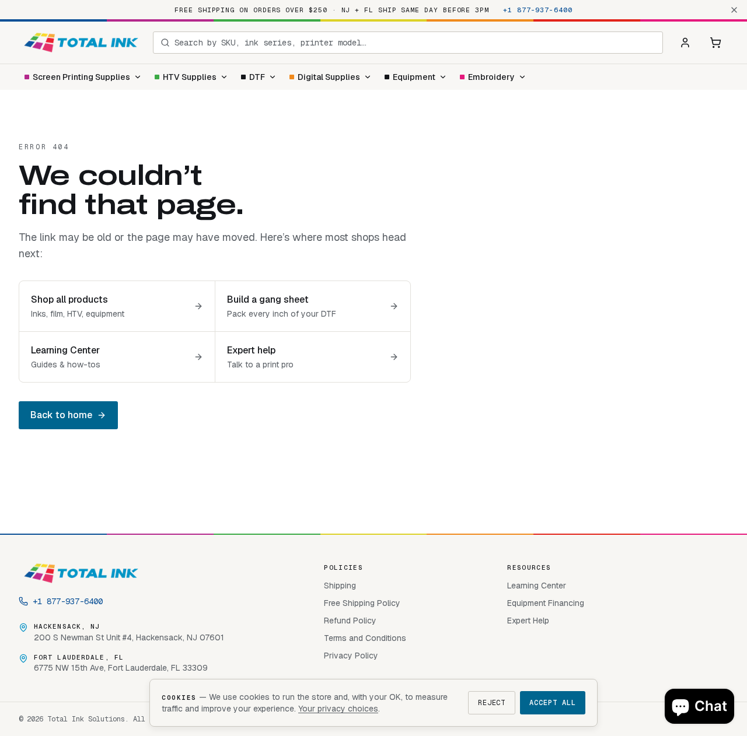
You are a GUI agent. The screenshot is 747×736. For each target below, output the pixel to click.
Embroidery (491, 77)
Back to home (61, 415)
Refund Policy (350, 620)
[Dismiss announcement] (734, 10)
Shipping (340, 585)
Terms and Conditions (365, 638)
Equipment (414, 77)
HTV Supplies (190, 77)
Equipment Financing (545, 603)
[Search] (165, 42)
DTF (257, 77)
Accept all (552, 702)
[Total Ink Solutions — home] (81, 42)
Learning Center (536, 585)
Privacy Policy (351, 655)
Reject (492, 702)
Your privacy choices (338, 708)
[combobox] (414, 42)
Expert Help (528, 620)
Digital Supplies (329, 77)
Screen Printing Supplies (81, 77)
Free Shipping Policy (362, 603)
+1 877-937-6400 (538, 9)
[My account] (685, 42)
